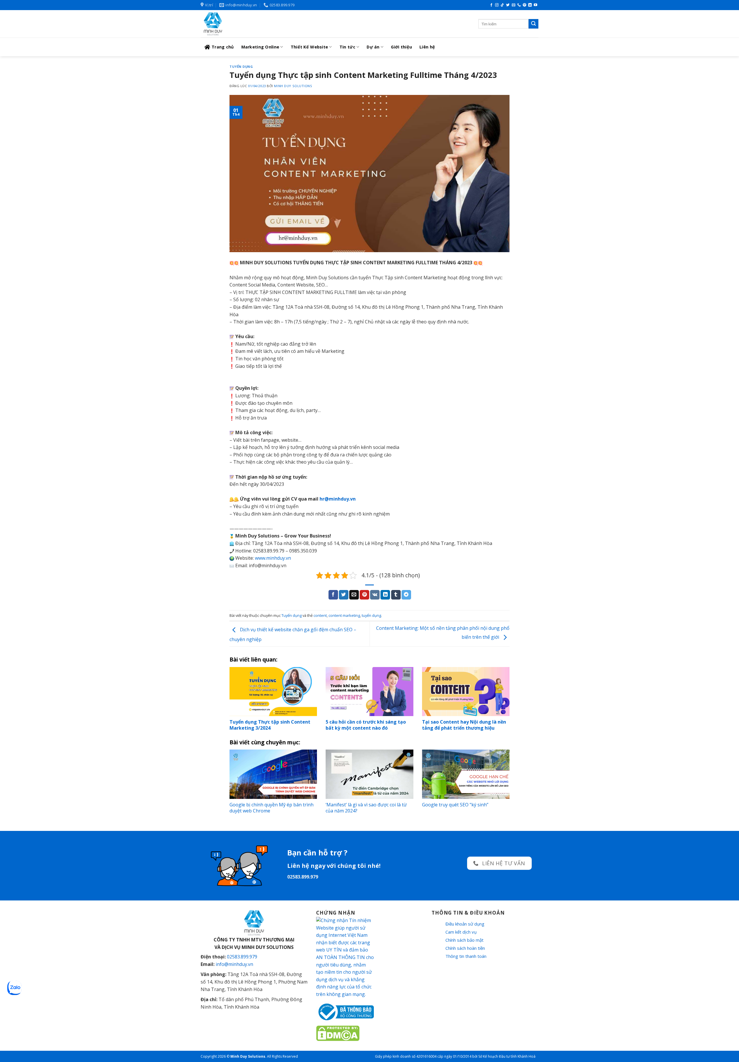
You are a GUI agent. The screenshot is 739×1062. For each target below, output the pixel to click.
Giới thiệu (401, 47)
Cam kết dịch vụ (461, 932)
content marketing (344, 615)
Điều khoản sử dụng (464, 924)
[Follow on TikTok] (502, 5)
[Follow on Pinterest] (524, 5)
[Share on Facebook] (333, 595)
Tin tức (347, 47)
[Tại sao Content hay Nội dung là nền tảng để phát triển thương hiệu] (466, 691)
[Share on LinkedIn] (385, 595)
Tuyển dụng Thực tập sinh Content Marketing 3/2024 (269, 725)
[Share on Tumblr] (396, 595)
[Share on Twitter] (343, 595)
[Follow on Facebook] (491, 5)
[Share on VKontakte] (375, 595)
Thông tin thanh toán (465, 956)
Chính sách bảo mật (464, 940)
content (320, 615)
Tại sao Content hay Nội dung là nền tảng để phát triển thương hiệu (464, 725)
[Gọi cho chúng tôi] (519, 5)
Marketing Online (260, 47)
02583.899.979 (242, 957)
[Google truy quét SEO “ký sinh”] (466, 774)
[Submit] (533, 24)
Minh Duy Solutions (293, 86)
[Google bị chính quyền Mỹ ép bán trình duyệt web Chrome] (273, 774)
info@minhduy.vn (234, 964)
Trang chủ (223, 47)
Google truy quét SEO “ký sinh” (455, 804)
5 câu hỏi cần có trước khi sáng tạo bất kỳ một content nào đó (366, 725)
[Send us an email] (513, 5)
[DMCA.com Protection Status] (337, 1033)
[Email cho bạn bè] (354, 595)
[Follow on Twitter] (508, 5)
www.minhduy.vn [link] (273, 558)
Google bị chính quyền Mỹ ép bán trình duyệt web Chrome (271, 807)
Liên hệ (427, 47)
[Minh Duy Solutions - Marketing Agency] (244, 24)
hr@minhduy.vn (338, 499)
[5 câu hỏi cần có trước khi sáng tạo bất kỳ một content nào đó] (369, 691)
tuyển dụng (371, 615)
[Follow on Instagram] (497, 5)
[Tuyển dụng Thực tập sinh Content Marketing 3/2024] (273, 691)
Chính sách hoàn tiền (465, 948)
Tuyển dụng (241, 66)
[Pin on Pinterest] (364, 595)
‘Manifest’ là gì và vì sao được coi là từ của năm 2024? (366, 807)
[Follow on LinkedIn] (530, 5)
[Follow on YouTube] (535, 5)
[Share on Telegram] (406, 595)
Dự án (373, 47)
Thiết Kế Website (309, 47)
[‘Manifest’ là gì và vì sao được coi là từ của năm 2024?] (369, 774)
